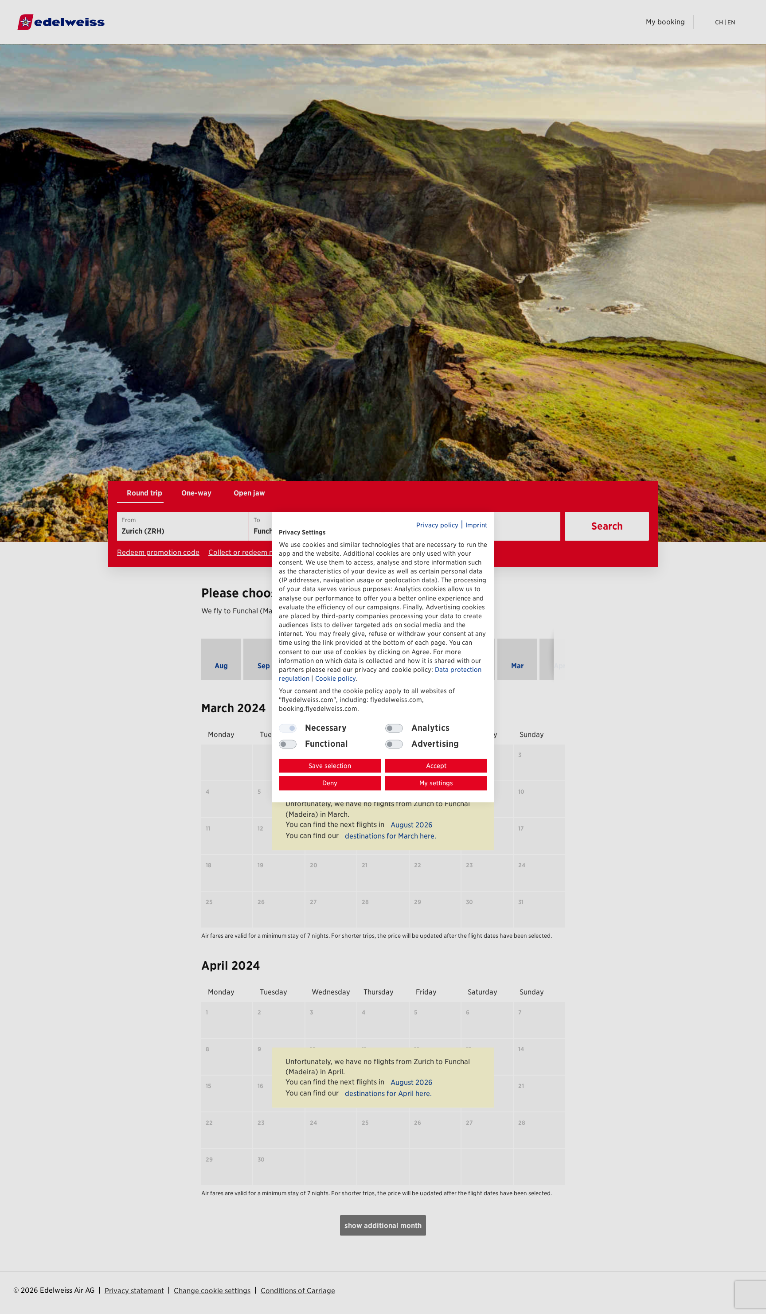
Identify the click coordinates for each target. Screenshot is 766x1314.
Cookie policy (335, 678)
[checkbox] (394, 728)
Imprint (476, 525)
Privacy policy (437, 525)
